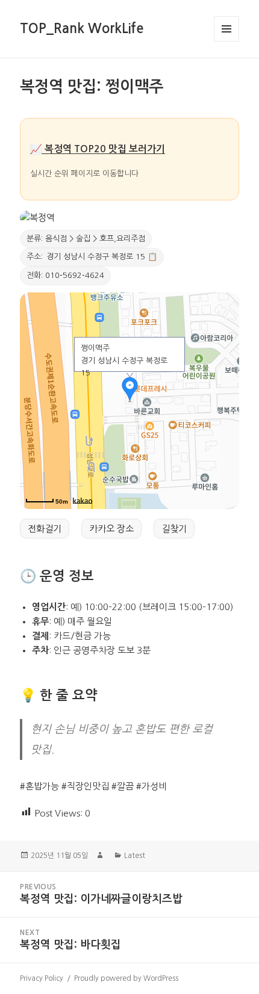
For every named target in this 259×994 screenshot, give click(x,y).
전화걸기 (44, 528)
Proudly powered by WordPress (126, 978)
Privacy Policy (41, 978)
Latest (134, 855)
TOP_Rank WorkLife (81, 28)
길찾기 (174, 528)
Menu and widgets (226, 41)
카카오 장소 (111, 528)
